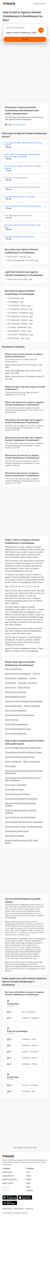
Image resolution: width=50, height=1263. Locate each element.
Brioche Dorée (10, 683)
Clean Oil (36, 674)
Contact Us (29, 1208)
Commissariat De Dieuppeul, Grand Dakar (21, 799)
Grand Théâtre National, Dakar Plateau (20, 817)
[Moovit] (9, 3)
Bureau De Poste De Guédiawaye (18, 674)
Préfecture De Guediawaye (15, 710)
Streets (28, 1179)
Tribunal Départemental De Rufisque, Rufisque (23, 752)
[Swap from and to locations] (41, 30)
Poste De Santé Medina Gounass (18, 729)
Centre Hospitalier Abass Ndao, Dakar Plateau (23, 748)
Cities (28, 1187)
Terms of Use (7, 1208)
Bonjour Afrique (24, 687)
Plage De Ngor (10, 766)
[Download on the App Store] (25, 1197)
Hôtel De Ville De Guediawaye (16, 724)
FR (5, 1188)
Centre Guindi (10, 687)
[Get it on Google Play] (9, 1197)
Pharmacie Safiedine (13, 669)
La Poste (32, 678)
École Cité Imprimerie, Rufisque (17, 794)
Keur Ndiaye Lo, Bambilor (14, 836)
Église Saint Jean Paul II (27, 683)
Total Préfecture (11, 720)
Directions (29, 1190)
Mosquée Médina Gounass (15, 697)
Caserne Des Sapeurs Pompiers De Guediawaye (23, 701)
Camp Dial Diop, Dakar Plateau (17, 831)
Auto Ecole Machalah (13, 706)
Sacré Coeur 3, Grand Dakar (15, 785)
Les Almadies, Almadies (14, 789)
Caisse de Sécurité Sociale (15, 692)
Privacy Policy (18, 1208)
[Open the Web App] (9, 1203)
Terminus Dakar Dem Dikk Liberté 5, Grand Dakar (24, 822)
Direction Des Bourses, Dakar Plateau (19, 757)
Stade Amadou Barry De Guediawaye (19, 715)
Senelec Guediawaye (32, 706)
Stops (28, 1183)
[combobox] (25, 28)
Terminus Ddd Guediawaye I (16, 734)
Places (28, 1176)
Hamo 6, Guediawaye (13, 762)
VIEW (29, 257)
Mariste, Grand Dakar (31, 762)
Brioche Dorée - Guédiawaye (16, 678)
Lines (28, 1172)
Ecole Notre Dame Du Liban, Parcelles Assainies (23, 827)
